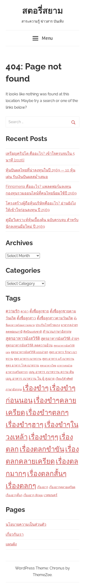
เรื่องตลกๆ (21, 485)
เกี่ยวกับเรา (15, 534)
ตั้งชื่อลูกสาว (26, 318)
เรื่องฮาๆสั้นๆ (14, 495)
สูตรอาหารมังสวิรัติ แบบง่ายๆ (29, 352)
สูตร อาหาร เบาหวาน (27, 358)
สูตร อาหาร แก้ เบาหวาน (58, 358)
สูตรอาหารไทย (48, 365)
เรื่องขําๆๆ (43, 437)
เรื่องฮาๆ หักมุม (33, 495)
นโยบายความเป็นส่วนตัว (26, 524)
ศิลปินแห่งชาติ (32, 331)
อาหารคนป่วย (64, 365)
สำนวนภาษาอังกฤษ (57, 331)
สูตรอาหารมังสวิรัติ (23, 338)
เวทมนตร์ (50, 495)
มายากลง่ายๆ (69, 325)
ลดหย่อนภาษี (14, 331)
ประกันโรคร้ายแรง (48, 325)
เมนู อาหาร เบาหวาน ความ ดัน (51, 372)
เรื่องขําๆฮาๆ (24, 424)
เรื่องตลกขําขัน (42, 449)
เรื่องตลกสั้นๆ (47, 473)
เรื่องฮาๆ (42, 487)
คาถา (25, 311)
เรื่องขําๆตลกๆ (47, 412)
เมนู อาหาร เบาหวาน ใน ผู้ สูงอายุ (30, 378)
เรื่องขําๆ (36, 388)
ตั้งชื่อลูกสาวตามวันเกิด (55, 318)
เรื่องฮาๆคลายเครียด (62, 487)
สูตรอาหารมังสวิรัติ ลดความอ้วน (29, 345)
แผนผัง (11, 544)
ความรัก (13, 311)
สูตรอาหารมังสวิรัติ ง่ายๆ (60, 338)
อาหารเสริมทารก (17, 372)
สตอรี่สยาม (42, 11)
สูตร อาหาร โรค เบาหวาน (22, 365)
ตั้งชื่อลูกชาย (39, 311)
